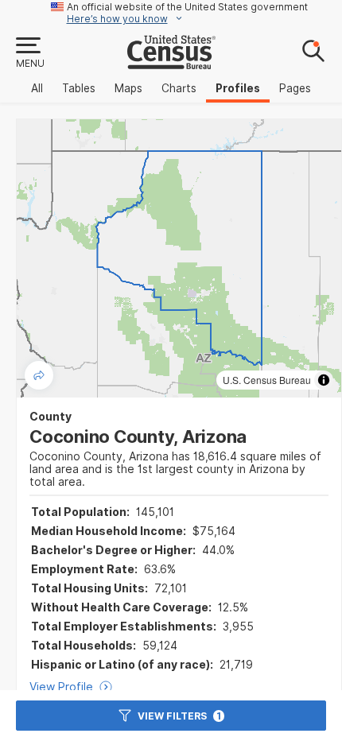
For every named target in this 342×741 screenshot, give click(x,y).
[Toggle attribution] (323, 380)
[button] (29, 53)
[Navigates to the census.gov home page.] (171, 62)
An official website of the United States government (187, 7)
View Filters (179, 716)
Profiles (238, 88)
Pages (295, 88)
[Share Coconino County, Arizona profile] (39, 375)
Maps (128, 88)
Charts (178, 88)
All (37, 88)
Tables (78, 88)
